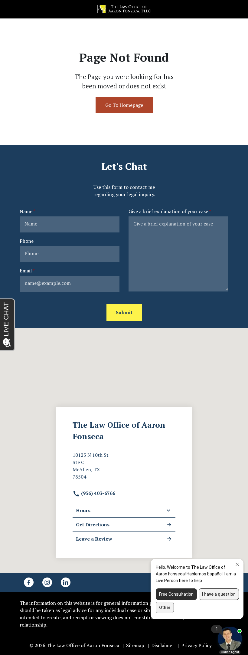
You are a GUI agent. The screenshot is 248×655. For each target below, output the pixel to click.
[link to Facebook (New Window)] (29, 582)
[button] (236, 9)
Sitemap (135, 645)
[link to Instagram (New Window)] (47, 582)
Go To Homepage (124, 105)
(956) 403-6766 (97, 493)
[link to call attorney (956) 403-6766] (11, 9)
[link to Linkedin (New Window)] (65, 582)
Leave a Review (94, 538)
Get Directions (92, 524)
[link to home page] (124, 8)
